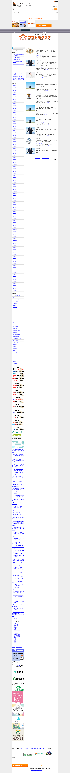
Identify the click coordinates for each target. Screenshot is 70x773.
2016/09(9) (14, 245)
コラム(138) (15, 344)
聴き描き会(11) (15, 328)
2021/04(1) (14, 168)
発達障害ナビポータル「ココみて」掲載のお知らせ (18, 596)
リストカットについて (18, 576)
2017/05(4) (14, 231)
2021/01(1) (14, 171)
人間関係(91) (15, 348)
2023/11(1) (14, 130)
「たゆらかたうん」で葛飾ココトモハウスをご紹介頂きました (18, 465)
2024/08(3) (14, 114)
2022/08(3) (14, 144)
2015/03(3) (14, 272)
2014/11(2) (14, 279)
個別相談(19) (15, 332)
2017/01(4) (14, 238)
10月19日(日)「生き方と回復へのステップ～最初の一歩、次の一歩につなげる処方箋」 (18, 73)
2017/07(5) (14, 227)
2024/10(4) (14, 110)
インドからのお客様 (17, 565)
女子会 (15, 626)
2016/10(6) (14, 243)
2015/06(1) (14, 270)
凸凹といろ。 (16, 567)
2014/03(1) (14, 290)
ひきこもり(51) (15, 303)
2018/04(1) (14, 211)
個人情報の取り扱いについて (36, 770)
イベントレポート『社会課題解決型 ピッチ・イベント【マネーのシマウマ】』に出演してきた (47, 64)
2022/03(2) (14, 148)
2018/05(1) (14, 209)
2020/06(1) (14, 184)
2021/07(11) (14, 162)
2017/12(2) (14, 218)
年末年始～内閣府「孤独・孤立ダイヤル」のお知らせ (18, 451)
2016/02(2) (14, 258)
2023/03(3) (14, 139)
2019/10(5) (14, 198)
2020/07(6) (14, 182)
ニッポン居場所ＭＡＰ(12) (17, 338)
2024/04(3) (14, 121)
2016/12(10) (15, 240)
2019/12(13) (15, 195)
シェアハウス (16, 624)
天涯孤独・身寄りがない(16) (17, 336)
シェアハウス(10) (15, 301)
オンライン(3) (15, 363)
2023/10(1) (14, 132)
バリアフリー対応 (17, 630)
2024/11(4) (14, 108)
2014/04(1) (14, 288)
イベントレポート (38, 67)
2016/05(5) (14, 252)
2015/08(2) (14, 267)
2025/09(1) (14, 94)
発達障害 (15, 627)
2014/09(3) (14, 281)
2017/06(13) (15, 229)
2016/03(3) (14, 256)
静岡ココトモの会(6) (16, 320)
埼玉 (15, 640)
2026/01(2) (14, 87)
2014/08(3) (14, 283)
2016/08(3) (14, 247)
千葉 (15, 641)
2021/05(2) (14, 166)
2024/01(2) (14, 126)
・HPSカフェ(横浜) (19, 570)
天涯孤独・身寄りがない (18, 634)
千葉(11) (14, 322)
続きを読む (47, 57)
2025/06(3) (14, 99)
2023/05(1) (14, 137)
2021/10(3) (14, 157)
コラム (15, 638)
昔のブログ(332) (15, 326)
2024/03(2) (14, 123)
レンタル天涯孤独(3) (16, 340)
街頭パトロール (16, 637)
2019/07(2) (14, 204)
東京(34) (14, 297)
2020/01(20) (15, 193)
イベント (15, 623)
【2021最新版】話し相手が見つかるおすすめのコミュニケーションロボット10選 (47, 52)
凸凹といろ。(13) (15, 324)
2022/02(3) (14, 150)
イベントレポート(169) (16, 295)
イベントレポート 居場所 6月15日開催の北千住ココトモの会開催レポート (18, 552)
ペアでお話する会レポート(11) (17, 330)
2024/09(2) (14, 112)
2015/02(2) (14, 274)
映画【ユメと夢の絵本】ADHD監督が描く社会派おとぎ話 (18, 547)
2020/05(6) (14, 186)
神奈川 (15, 642)
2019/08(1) (14, 202)
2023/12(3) (14, 128)
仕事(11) (14, 350)
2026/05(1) (14, 85)
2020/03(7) (14, 189)
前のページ (36, 158)
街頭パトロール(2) (15, 342)
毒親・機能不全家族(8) (16, 334)
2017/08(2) (14, 225)
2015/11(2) (14, 261)
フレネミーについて (17, 562)
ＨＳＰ (15, 628)
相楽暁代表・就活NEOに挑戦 (17, 59)
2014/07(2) (14, 285)
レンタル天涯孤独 (17, 636)
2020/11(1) (14, 175)
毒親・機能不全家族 (17, 633)
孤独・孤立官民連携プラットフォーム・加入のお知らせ (18, 477)
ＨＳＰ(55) (14, 309)
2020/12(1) (14, 173)
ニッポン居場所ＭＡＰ (17, 635)
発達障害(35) (15, 307)
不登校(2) (14, 361)
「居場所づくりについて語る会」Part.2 (18, 569)
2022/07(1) (14, 146)
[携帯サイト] (55, 159)
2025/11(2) (14, 90)
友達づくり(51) (15, 352)
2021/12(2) (14, 153)
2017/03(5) (14, 234)
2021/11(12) (14, 155)
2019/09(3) (14, 200)
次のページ (19, 618)
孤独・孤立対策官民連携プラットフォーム (39, 748)
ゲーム (15, 629)
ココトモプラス (17, 665)
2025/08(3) (14, 96)
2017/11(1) (14, 220)
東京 (15, 639)
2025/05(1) (14, 101)
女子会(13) (14, 305)
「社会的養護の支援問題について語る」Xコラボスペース (18, 529)
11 (44, 158)
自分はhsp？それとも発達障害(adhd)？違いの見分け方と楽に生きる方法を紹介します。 (46, 97)
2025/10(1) (14, 92)
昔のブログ (39, 55)
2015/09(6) (14, 265)
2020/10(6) (14, 177)
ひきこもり (16, 625)
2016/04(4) (14, 254)
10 (43, 158)
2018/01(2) (14, 216)
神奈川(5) (14, 346)
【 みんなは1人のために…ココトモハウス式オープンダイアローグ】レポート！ (46, 109)
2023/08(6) (14, 135)
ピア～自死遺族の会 (17, 512)
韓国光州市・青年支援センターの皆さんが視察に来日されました (18, 456)
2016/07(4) (14, 249)
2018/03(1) (14, 213)
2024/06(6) (14, 117)
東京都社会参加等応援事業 (24, 748)
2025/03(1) (14, 105)
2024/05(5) (14, 119)
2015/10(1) (14, 263)
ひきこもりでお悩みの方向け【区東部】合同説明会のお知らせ (18, 460)
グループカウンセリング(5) (17, 299)
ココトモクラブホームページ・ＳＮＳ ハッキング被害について (18, 601)
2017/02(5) (14, 236)
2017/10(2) (14, 222)
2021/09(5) (14, 159)
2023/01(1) (14, 141)
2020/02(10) (15, 191)
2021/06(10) (15, 164)
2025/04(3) (14, 103)
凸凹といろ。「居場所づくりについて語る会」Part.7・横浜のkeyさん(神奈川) (18, 79)
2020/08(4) (14, 180)
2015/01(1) (14, 276)
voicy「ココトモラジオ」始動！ (18, 76)
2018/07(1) (14, 207)
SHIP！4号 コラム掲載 (16, 57)
